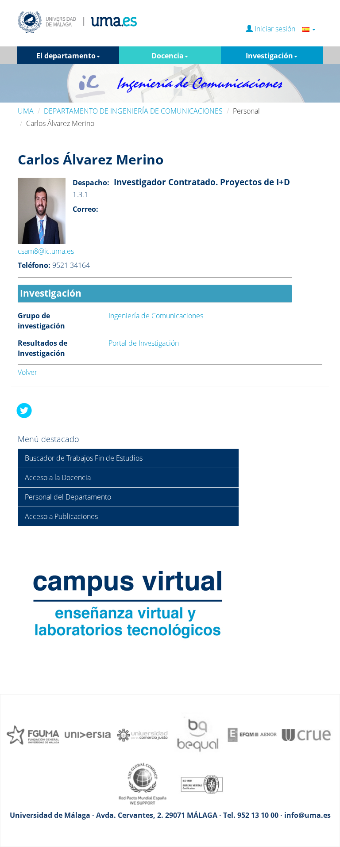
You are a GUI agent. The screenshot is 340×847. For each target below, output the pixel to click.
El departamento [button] (66, 56)
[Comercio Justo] (142, 734)
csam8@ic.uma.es (46, 251)
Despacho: (91, 182)
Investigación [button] (269, 56)
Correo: (85, 209)
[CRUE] (307, 734)
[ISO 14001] (197, 783)
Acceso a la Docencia (58, 477)
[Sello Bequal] (197, 734)
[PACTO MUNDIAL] (142, 783)
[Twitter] (24, 410)
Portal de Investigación (143, 343)
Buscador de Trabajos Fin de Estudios (84, 458)
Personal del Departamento (68, 497)
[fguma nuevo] (32, 734)
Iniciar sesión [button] (277, 29)
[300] (252, 734)
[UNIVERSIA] (87, 734)
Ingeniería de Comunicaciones (155, 315)
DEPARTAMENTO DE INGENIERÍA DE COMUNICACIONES (133, 111)
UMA (26, 111)
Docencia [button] (167, 56)
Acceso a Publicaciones (61, 516)
